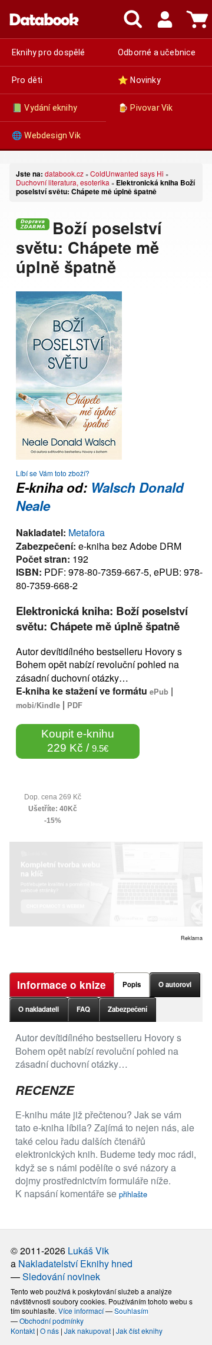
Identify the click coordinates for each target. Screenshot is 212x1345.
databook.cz (64, 173)
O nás (49, 1331)
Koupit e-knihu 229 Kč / (77, 741)
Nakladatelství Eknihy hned (75, 1263)
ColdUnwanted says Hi (127, 173)
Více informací (81, 1311)
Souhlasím (131, 1311)
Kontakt (23, 1331)
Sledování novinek (61, 1276)
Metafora (86, 532)
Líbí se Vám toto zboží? (53, 473)
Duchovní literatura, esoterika (63, 182)
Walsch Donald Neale (100, 496)
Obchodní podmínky (51, 1321)
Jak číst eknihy (139, 1331)
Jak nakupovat (87, 1331)
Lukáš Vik (88, 1250)
